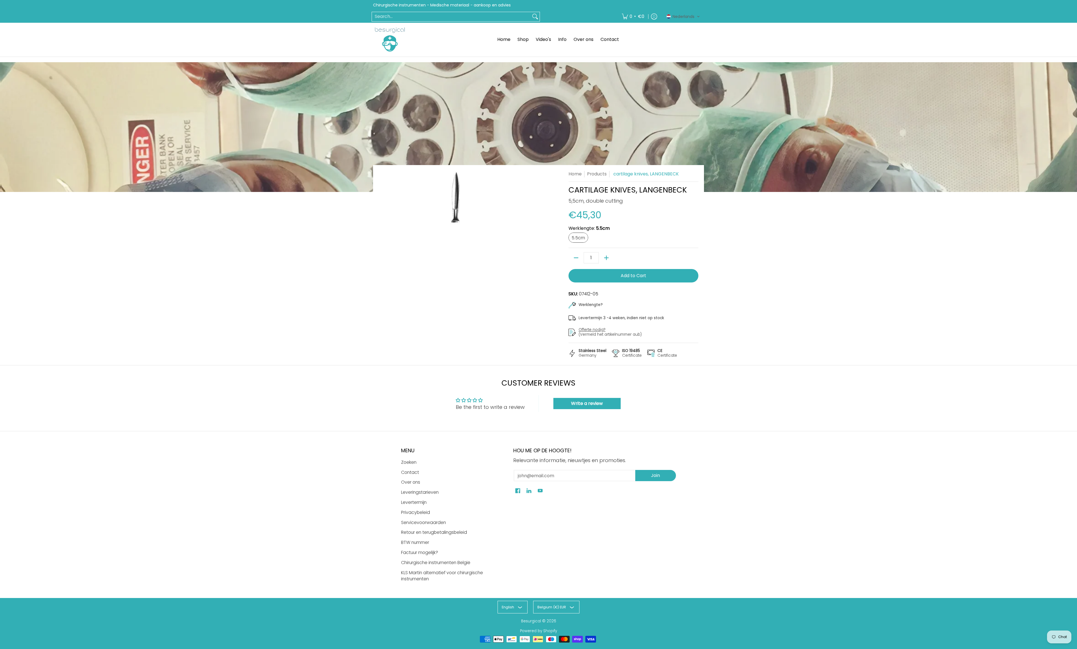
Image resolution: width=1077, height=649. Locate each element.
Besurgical (531, 621)
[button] (683, 16)
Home (575, 174)
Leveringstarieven (420, 492)
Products (597, 174)
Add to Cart (633, 275)
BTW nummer (415, 542)
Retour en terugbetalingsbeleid (434, 532)
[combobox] (451, 16)
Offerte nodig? (592, 329)
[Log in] (654, 17)
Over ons (410, 482)
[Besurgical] (390, 39)
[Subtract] (576, 258)
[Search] (535, 16)
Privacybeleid (415, 512)
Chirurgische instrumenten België (435, 562)
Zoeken (408, 462)
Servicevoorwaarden (423, 522)
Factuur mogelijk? (419, 552)
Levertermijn (414, 502)
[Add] (606, 258)
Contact (410, 472)
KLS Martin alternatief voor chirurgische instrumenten (442, 575)
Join (655, 475)
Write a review (587, 403)
